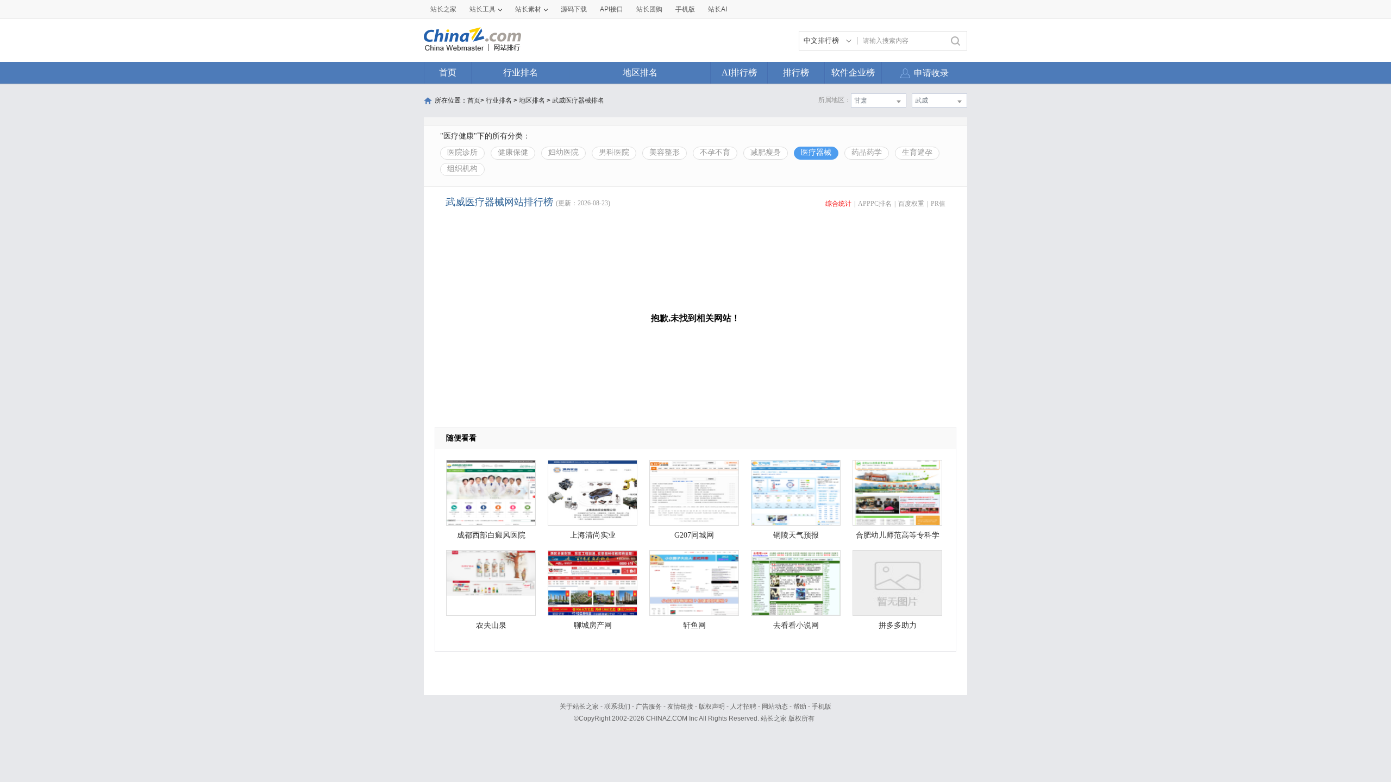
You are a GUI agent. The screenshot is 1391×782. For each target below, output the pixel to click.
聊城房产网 (593, 625)
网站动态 (775, 706)
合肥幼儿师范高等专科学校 (897, 538)
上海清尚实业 (593, 535)
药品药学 (866, 152)
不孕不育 (715, 152)
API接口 (611, 9)
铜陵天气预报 (796, 535)
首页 (447, 72)
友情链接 (680, 706)
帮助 (799, 706)
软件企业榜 (853, 72)
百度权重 (911, 203)
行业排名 (520, 72)
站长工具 (482, 9)
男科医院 (614, 152)
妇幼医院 (563, 152)
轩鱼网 (694, 625)
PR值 (938, 203)
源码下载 (574, 9)
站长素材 (528, 9)
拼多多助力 (898, 625)
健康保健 (513, 152)
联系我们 (617, 706)
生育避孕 (917, 152)
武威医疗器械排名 (578, 100)
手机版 (821, 706)
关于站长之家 (579, 706)
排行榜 (796, 72)
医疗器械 (816, 152)
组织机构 (462, 169)
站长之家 (443, 9)
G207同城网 (694, 535)
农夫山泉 (491, 625)
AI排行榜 (739, 72)
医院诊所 (462, 152)
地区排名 (640, 72)
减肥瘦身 (765, 152)
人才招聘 (743, 706)
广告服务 (649, 706)
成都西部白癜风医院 (491, 535)
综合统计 (838, 203)
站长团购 (649, 9)
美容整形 (664, 152)
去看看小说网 (796, 625)
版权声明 (712, 706)
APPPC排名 (875, 203)
